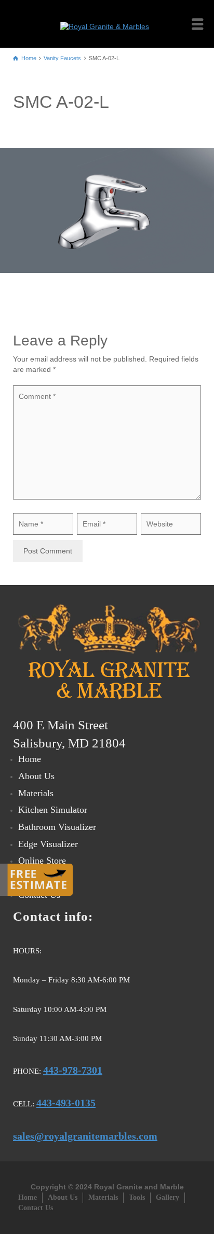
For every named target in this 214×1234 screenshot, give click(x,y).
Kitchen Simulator (52, 810)
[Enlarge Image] (107, 210)
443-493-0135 (66, 1102)
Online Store (42, 860)
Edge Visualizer (48, 844)
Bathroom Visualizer (57, 827)
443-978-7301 (72, 1070)
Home (29, 759)
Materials (36, 793)
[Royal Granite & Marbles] (107, 23)
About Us (36, 776)
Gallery (167, 1197)
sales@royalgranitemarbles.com (85, 1136)
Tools (137, 1197)
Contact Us (35, 1208)
